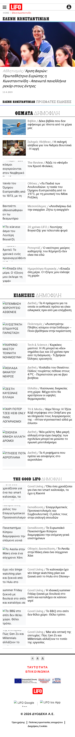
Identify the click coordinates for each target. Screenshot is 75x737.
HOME (6, 13)
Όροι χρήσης (18, 722)
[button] (4, 7)
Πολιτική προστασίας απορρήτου (46, 722)
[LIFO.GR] (16, 8)
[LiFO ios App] (50, 703)
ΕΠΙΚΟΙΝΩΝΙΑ (37, 672)
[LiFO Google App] (24, 704)
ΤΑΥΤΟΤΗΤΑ (37, 667)
